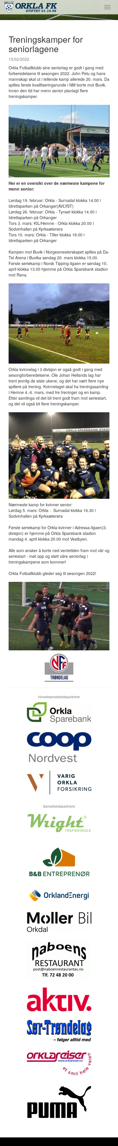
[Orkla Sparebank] (59, 717)
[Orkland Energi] (59, 900)
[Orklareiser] (59, 1067)
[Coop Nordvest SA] (59, 751)
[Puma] (59, 1106)
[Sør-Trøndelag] (59, 1035)
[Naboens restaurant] (59, 964)
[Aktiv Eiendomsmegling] (59, 1004)
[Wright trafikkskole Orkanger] (59, 827)
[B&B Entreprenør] (59, 865)
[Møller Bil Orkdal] (59, 926)
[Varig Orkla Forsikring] (59, 787)
